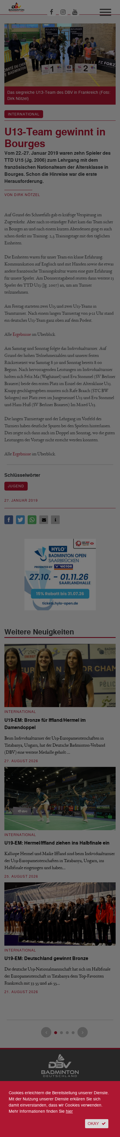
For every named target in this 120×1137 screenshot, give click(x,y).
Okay (93, 1123)
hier (69, 1111)
